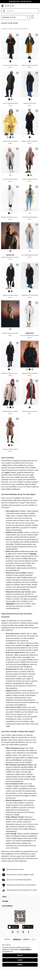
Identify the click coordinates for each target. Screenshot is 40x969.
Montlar (16, 29)
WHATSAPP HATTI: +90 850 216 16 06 (20, 1)
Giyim (10, 29)
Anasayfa (4, 29)
